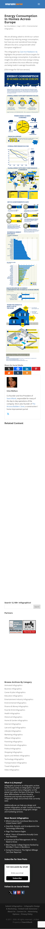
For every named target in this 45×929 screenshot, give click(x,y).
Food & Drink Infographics (14, 710)
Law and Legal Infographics (15, 727)
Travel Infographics (12, 766)
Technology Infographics (14, 759)
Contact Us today (33, 807)
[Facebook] (18, 369)
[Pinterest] (36, 369)
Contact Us (21, 911)
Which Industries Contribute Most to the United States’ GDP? (22, 822)
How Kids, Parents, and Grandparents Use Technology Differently (22, 827)
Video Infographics (11, 770)
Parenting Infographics (13, 741)
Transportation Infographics (15, 763)
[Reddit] (9, 373)
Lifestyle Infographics (12, 731)
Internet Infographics (12, 724)
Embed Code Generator (27, 909)
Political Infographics (12, 748)
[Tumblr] (18, 373)
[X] (9, 369)
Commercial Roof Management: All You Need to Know (21, 840)
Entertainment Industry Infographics (18, 699)
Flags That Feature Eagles (16, 831)
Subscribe (17, 878)
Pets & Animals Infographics (15, 745)
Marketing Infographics (13, 734)
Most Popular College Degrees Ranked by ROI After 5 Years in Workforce (22, 846)
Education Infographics (13, 696)
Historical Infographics (13, 717)
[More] (27, 373)
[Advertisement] (22, 510)
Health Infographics (12, 713)
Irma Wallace (11, 26)
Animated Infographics (13, 685)
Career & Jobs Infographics (15, 692)
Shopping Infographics (13, 752)
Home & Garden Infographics (16, 720)
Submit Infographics (13, 906)
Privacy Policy (26, 914)
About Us (11, 911)
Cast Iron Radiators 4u (28, 52)
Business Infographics (13, 689)
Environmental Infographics (15, 703)
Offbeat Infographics (12, 738)
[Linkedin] (27, 369)
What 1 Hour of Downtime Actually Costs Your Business (22, 835)
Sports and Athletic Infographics (17, 755)
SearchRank (11, 398)
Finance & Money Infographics (16, 706)
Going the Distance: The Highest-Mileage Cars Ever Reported (22, 851)
